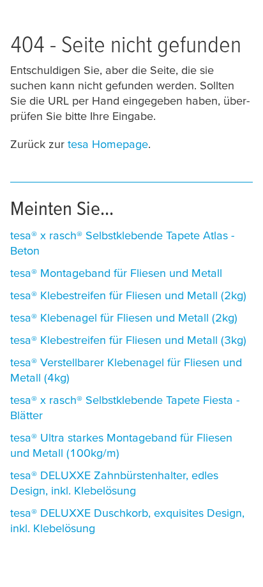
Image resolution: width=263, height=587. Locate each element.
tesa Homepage (108, 144)
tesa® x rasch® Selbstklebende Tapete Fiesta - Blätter (124, 407)
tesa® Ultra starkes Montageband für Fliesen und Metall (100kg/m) (121, 445)
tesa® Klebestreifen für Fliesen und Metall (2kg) (128, 295)
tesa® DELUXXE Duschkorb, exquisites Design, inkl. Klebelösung (127, 520)
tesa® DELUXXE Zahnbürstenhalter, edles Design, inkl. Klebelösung (114, 482)
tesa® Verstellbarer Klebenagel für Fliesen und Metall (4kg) (126, 369)
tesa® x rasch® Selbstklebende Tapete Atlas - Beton (122, 242)
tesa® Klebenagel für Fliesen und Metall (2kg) (123, 317)
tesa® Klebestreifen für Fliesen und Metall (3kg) (128, 339)
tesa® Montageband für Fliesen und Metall (116, 272)
